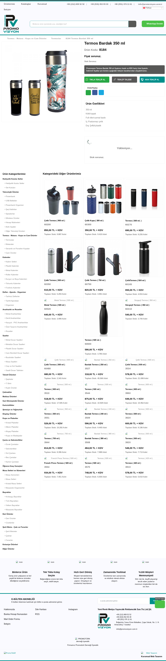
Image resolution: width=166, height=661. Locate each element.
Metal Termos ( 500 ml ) (54, 305)
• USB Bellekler (10, 201)
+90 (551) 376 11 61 (123, 4)
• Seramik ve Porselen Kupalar (16, 249)
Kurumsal (42, 4)
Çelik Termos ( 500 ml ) (54, 280)
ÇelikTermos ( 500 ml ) (135, 280)
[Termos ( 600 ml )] (144, 384)
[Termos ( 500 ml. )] (144, 198)
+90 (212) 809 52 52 (75, 4)
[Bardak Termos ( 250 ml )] (104, 360)
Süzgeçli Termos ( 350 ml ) (137, 305)
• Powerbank (9, 196)
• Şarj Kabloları (10, 209)
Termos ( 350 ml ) (52, 414)
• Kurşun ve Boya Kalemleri (15, 279)
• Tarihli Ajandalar (11, 301)
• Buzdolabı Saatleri (12, 357)
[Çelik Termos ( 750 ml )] (104, 258)
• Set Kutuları (9, 188)
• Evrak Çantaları (11, 444)
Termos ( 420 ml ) (133, 463)
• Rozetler (8, 331)
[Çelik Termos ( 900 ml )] (63, 198)
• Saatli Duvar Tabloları (13, 370)
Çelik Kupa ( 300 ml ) (94, 220)
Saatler (6, 336)
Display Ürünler (9, 414)
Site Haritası (40, 609)
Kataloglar (26, 4)
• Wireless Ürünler (11, 218)
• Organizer (8, 305)
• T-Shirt (7, 383)
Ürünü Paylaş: (92, 88)
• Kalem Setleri (10, 262)
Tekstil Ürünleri (9, 375)
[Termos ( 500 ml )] (63, 384)
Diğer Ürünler (8, 549)
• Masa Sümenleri (11, 475)
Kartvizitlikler (8, 405)
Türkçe (148, 8)
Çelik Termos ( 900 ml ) (54, 220)
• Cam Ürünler (9, 253)
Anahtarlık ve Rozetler (12, 309)
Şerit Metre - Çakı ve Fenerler (15, 527)
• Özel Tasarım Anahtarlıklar (15, 327)
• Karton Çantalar (11, 462)
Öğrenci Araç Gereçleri (12, 466)
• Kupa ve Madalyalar (12, 436)
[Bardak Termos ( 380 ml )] (104, 433)
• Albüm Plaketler (11, 427)
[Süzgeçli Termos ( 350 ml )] (144, 300)
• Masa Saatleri (10, 362)
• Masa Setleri (9, 479)
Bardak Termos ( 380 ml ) (96, 438)
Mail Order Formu (12, 619)
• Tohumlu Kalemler (12, 283)
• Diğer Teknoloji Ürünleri (14, 231)
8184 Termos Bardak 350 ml (79, 38)
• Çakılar (7, 536)
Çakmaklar (7, 392)
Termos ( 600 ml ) (133, 389)
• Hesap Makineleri (11, 222)
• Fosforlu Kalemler (11, 288)
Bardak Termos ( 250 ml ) (96, 364)
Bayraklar (7, 492)
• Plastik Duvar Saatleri (13, 349)
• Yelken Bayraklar (11, 505)
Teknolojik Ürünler (11, 192)
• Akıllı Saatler (9, 227)
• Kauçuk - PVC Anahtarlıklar (15, 322)
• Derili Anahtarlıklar (12, 318)
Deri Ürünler (8, 514)
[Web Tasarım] (151, 653)
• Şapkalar (8, 379)
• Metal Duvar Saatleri (13, 340)
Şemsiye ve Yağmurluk (12, 410)
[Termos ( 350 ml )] (63, 409)
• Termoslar (8, 240)
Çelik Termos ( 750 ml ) (95, 280)
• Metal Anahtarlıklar (12, 314)
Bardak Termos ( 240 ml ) (96, 414)
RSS (37, 614)
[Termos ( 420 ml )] (144, 458)
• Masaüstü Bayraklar (12, 510)
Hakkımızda (9, 609)
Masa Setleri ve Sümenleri (14, 470)
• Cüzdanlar (8, 523)
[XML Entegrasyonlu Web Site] (43, 653)
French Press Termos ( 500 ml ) (58, 463)
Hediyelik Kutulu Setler (13, 179)
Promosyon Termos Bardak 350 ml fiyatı (102, 68)
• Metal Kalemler (10, 270)
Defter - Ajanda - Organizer (14, 292)
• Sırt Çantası (9, 453)
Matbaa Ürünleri (10, 396)
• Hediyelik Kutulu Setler (13, 183)
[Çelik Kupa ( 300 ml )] (104, 198)
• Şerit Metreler (10, 531)
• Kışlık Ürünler (10, 388)
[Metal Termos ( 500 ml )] (63, 300)
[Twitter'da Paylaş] (101, 92)
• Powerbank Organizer (13, 205)
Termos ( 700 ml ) (52, 438)
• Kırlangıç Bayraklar (12, 497)
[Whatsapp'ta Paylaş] (88, 92)
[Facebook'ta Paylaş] (94, 92)
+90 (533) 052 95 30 (99, 4)
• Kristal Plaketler (11, 423)
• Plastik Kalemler (11, 266)
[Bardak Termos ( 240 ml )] (104, 409)
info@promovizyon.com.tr (150, 4)
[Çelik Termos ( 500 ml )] (63, 258)
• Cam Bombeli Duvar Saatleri (16, 353)
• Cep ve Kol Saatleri (12, 366)
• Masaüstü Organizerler (14, 488)
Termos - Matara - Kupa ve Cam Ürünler (27, 38)
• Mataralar (8, 244)
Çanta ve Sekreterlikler (12, 440)
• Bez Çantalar (9, 457)
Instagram (73, 609)
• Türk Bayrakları (10, 501)
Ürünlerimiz (9, 4)
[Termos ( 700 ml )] (63, 433)
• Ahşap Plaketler (11, 431)
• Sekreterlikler (10, 449)
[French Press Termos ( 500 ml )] (63, 458)
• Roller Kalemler (10, 275)
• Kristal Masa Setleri (12, 484)
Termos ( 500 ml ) (52, 389)
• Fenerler (8, 540)
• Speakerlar (9, 214)
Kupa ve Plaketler (10, 418)
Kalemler (6, 257)
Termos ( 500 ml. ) (133, 221)
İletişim (7, 9)
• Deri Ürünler (9, 518)
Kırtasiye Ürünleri (10, 544)
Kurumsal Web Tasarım (151, 656)
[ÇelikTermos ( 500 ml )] (144, 258)
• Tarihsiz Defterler (11, 296)
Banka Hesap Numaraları (15, 614)
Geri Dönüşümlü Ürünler (13, 401)
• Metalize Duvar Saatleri (14, 344)
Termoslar (56, 38)
